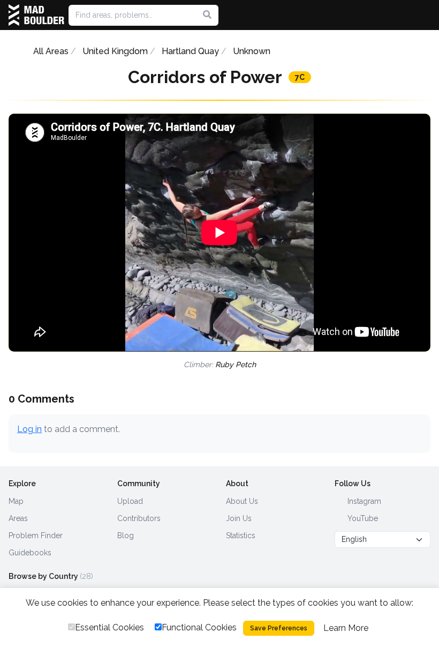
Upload (130, 501)
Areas (18, 518)
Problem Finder (36, 535)
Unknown (251, 51)
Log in (29, 429)
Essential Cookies (109, 627)
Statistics (240, 535)
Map (16, 501)
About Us (242, 501)
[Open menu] (426, 15)
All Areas (51, 51)
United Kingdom (115, 51)
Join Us (239, 518)
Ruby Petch (235, 364)
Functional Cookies (199, 627)
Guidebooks (30, 552)
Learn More (345, 628)
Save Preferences (278, 628)
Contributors (139, 518)
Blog (125, 535)
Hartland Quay (190, 51)
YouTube (361, 518)
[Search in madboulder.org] (207, 15)
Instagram (363, 501)
